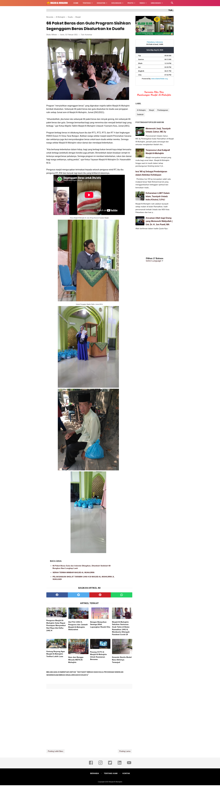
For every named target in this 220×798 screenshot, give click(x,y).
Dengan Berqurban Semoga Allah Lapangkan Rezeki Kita (100, 624)
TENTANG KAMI (111, 773)
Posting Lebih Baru (55, 751)
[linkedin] (119, 764)
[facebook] (57, 594)
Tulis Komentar (86, 35)
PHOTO (130, 3)
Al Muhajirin (141, 110)
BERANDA (94, 773)
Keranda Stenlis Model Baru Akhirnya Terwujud (122, 659)
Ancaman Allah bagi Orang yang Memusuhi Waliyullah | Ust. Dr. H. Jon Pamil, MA (159, 221)
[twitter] (78, 594)
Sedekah (140, 114)
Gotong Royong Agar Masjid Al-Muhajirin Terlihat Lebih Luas (55, 653)
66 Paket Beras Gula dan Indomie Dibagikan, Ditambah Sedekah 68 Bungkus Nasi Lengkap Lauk (82, 567)
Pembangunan (162, 110)
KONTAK (126, 773)
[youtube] (129, 764)
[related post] (56, 612)
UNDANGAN (156, 3)
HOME (75, 3)
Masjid (151, 110)
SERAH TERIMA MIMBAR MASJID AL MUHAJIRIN (73, 572)
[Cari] (172, 3)
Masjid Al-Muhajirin (115, 782)
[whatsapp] (121, 594)
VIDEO (142, 3)
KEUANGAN (116, 3)
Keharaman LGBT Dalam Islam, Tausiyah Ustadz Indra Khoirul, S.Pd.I (158, 196)
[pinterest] (100, 594)
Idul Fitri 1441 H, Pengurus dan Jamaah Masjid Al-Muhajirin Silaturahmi (78, 625)
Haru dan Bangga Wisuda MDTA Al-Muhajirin (75, 659)
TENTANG (87, 3)
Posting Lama (124, 751)
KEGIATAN (101, 3)
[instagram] (100, 764)
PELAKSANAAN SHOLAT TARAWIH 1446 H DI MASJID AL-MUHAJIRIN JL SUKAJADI (83, 578)
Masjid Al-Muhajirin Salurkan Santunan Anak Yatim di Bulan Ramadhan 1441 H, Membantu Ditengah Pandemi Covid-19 (121, 628)
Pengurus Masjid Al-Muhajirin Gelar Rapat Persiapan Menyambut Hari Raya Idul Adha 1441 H (56, 625)
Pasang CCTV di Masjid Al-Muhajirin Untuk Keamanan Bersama (98, 655)
